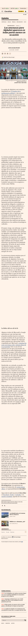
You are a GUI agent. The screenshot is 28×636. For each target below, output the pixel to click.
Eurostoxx (8, 623)
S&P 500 (12, 8)
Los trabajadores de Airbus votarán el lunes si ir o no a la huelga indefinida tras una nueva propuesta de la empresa (13, 595)
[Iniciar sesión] (26, 11)
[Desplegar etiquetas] (26, 532)
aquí (22, 541)
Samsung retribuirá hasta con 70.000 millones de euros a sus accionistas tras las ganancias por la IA (12, 600)
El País (25, 14)
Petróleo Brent (23, 8)
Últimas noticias (6, 590)
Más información (4, 538)
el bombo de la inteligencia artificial (11, 92)
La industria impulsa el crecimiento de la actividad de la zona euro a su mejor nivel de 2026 (13, 609)
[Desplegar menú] (2, 11)
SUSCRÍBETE (21, 11)
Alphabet (12, 532)
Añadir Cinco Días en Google (9, 57)
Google (7, 532)
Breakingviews (10, 25)
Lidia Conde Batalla (14, 523)
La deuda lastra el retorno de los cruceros (17, 514)
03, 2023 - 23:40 (14, 49)
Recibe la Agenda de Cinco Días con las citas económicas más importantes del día (11, 502)
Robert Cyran (12, 516)
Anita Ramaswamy (14, 48)
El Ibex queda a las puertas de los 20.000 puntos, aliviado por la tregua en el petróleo (13, 605)
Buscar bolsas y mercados (8, 616)
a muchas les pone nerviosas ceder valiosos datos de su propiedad (13, 345)
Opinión (5, 18)
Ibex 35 (3, 8)
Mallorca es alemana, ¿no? (17, 521)
